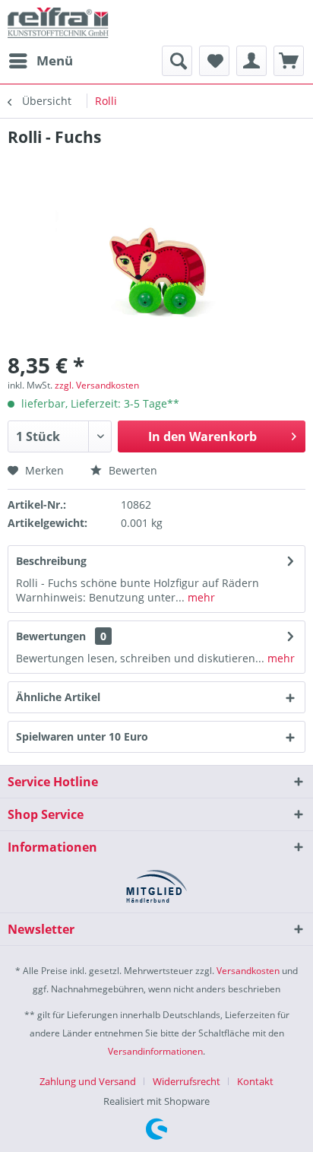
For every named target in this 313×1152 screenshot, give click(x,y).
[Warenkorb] (288, 61)
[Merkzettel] (214, 61)
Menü (54, 60)
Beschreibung (51, 561)
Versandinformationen (155, 1051)
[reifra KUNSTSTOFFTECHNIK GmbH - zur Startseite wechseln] (58, 23)
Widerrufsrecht (186, 1081)
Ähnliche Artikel (58, 697)
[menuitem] (40, 61)
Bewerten (131, 470)
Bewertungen (51, 636)
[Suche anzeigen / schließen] (177, 61)
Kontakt (255, 1081)
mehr (200, 597)
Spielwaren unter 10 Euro (82, 736)
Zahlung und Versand (88, 1081)
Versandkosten (248, 970)
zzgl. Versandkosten (97, 385)
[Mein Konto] (251, 61)
